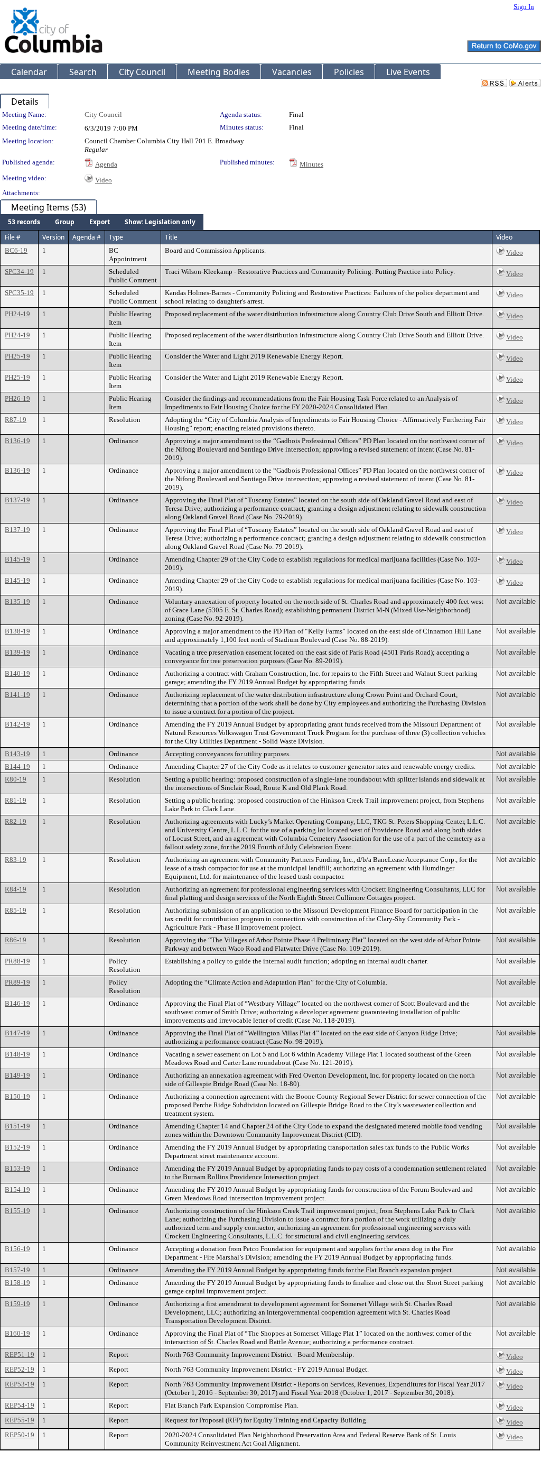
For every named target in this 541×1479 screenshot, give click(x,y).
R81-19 (15, 800)
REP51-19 (19, 1354)
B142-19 (17, 724)
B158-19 (17, 1283)
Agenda (106, 164)
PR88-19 (17, 961)
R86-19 (15, 940)
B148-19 (17, 1054)
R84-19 (15, 889)
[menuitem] (24, 222)
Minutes (311, 164)
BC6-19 (16, 250)
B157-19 (17, 1270)
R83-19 (15, 859)
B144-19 (17, 766)
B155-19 (17, 1211)
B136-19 (17, 441)
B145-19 (17, 559)
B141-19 (17, 695)
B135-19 (17, 601)
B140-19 (17, 673)
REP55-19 (19, 1420)
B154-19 (17, 1189)
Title (171, 237)
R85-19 (15, 910)
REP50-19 (19, 1435)
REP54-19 (19, 1405)
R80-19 (15, 779)
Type (116, 237)
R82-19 (15, 821)
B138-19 (17, 631)
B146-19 (17, 1003)
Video (103, 180)
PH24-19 (17, 314)
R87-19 (15, 420)
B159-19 (17, 1304)
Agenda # (86, 237)
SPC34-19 (19, 271)
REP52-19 (19, 1369)
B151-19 (17, 1126)
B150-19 (17, 1096)
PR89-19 (17, 982)
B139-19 (17, 652)
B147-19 (17, 1033)
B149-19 (17, 1075)
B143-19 (17, 754)
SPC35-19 (19, 293)
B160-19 (17, 1333)
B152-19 (17, 1147)
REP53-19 (19, 1384)
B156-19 (17, 1249)
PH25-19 (17, 356)
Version (53, 237)
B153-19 (17, 1168)
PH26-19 (17, 398)
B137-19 (17, 500)
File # (13, 237)
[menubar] (101, 222)
